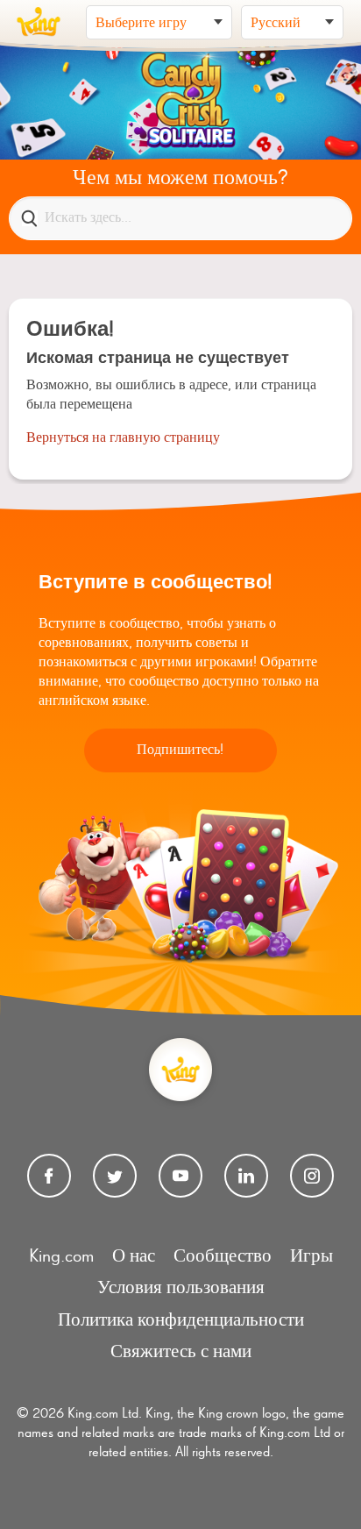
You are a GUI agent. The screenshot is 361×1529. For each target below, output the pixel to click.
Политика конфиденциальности (181, 1321)
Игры (311, 1257)
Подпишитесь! (180, 750)
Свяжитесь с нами (180, 1352)
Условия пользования (181, 1288)
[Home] (38, 22)
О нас (133, 1257)
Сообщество (222, 1257)
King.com (61, 1257)
